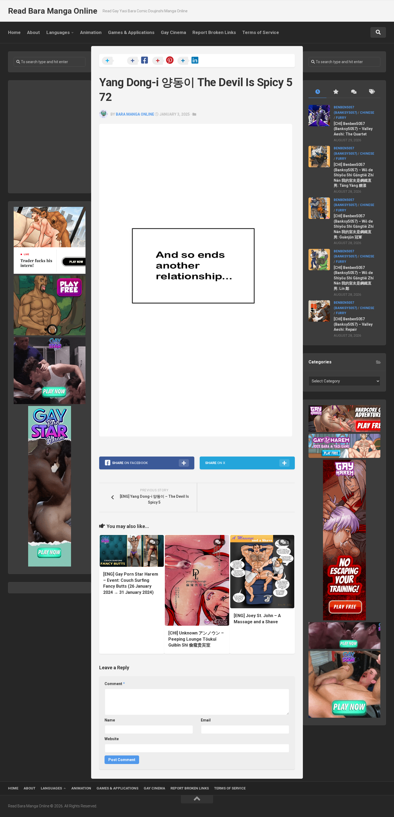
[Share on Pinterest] (164, 61)
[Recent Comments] (353, 92)
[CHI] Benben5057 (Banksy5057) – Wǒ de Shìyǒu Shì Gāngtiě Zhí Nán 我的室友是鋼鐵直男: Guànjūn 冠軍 (354, 226)
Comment (115, 684)
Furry (341, 118)
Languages (58, 32)
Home (14, 32)
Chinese (367, 113)
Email (206, 720)
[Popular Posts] (335, 92)
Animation (91, 32)
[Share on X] (114, 61)
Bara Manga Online (135, 114)
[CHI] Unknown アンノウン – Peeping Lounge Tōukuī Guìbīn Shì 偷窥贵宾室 (196, 639)
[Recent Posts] (317, 92)
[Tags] (371, 92)
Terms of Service (260, 32)
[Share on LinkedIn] (189, 61)
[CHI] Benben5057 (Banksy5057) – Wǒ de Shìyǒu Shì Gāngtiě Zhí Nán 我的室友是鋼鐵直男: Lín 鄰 (354, 278)
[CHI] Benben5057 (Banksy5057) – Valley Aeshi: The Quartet (353, 128)
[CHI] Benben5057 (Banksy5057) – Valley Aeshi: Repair (353, 324)
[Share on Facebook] (139, 61)
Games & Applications (131, 32)
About (33, 32)
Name (110, 720)
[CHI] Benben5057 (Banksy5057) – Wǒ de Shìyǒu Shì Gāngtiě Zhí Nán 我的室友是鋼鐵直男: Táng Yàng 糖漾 (354, 175)
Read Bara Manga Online (52, 11)
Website (112, 739)
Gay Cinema (173, 32)
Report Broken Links (214, 32)
